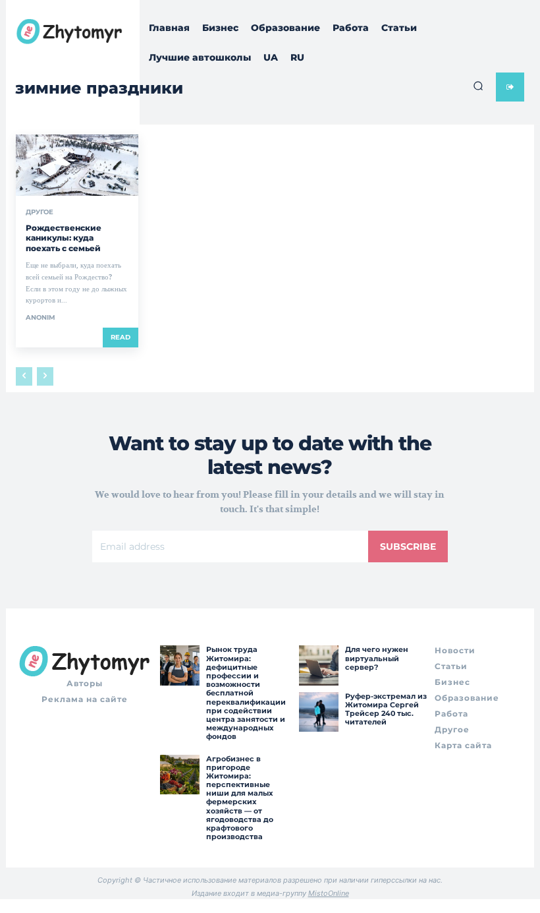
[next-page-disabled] (45, 376)
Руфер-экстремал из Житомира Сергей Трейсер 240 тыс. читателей (386, 709)
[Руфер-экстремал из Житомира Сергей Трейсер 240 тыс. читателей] (318, 712)
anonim (40, 317)
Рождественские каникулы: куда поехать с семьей (63, 238)
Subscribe (408, 546)
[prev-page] (24, 376)
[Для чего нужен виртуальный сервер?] (318, 665)
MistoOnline (328, 893)
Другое (39, 212)
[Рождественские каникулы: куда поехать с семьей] (77, 165)
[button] (478, 85)
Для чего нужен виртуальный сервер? (376, 658)
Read (120, 337)
